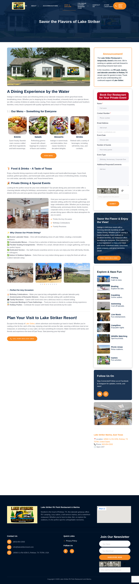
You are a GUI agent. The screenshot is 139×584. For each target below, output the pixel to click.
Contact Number (104, 113)
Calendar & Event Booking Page (82, 6)
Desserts (58, 137)
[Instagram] (72, 551)
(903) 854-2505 (19, 542)
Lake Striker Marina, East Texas (108, 435)
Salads (38, 137)
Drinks (79, 137)
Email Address (102, 123)
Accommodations (50, 6)
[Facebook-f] (66, 551)
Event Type (101, 155)
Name (100, 103)
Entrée (17, 137)
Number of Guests (104, 145)
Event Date (101, 135)
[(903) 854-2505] (9, 542)
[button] (40, 284)
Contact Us (96, 5)
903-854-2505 (107, 444)
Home (25, 6)
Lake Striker (30, 324)
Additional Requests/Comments (109, 164)
